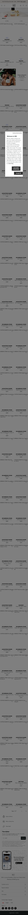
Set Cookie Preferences (16, 168)
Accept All (18, 173)
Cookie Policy (10, 163)
